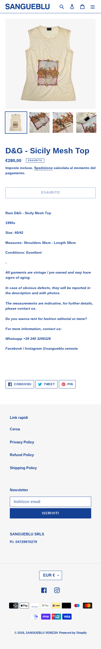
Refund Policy (22, 455)
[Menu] (93, 6)
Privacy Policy (22, 442)
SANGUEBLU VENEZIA (42, 633)
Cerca (15, 429)
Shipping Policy (23, 468)
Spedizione (43, 168)
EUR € (49, 575)
